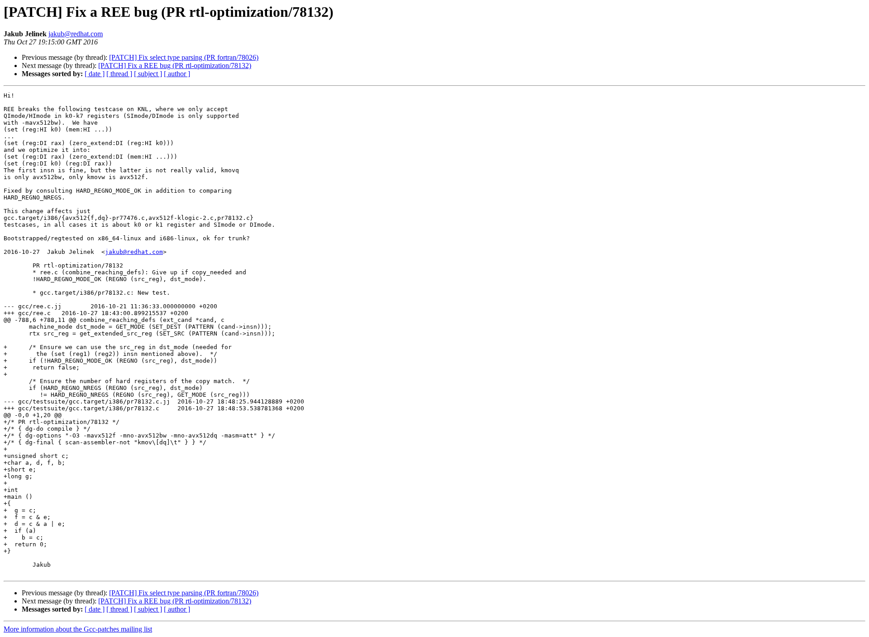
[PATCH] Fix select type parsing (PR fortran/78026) (183, 57)
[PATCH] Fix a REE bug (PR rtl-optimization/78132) (174, 65)
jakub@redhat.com (75, 34)
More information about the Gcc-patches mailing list (78, 629)
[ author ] (177, 74)
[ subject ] (148, 74)
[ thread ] (119, 74)
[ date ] (95, 74)
